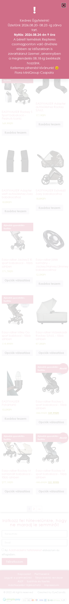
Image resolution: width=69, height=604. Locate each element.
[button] (63, 5)
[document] (34, 302)
